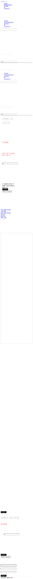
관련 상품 (3, 217)
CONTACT (7, 8)
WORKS (6, 6)
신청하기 (3, 575)
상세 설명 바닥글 (6, 213)
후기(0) (3, 214)
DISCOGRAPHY (8, 4)
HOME (5, 3)
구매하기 (3, 512)
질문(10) (3, 216)
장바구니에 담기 (5, 556)
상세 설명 (3, 211)
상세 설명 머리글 (6, 209)
